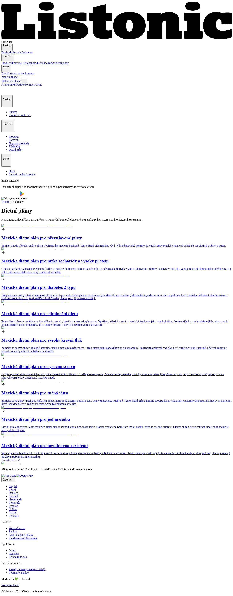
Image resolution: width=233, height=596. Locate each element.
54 (18, 459)
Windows (31, 84)
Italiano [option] (13, 512)
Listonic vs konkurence (21, 73)
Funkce (5, 52)
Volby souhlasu (10, 585)
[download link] (8, 475)
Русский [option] (14, 515)
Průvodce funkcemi (21, 52)
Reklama (14, 553)
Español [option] (13, 496)
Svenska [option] (13, 505)
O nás (12, 550)
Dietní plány (62, 62)
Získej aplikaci (9, 76)
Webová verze (17, 528)
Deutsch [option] (13, 492)
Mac (39, 84)
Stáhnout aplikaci (11, 81)
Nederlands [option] (15, 499)
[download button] (10, 195)
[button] (5, 90)
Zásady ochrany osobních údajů (27, 569)
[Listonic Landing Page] (116, 38)
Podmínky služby (19, 572)
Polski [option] (12, 489)
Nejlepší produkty (32, 62)
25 (13, 459)
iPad (18, 84)
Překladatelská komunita (23, 538)
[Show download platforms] (24, 81)
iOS (13, 84)
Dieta (4, 73)
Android (6, 84)
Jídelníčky (49, 62)
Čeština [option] (13, 509)
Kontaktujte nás (18, 556)
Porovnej (17, 62)
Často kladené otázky (21, 534)
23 (7, 459)
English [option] (13, 486)
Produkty (6, 62)
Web (23, 84)
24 (10, 459)
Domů (5, 201)
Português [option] (14, 502)
